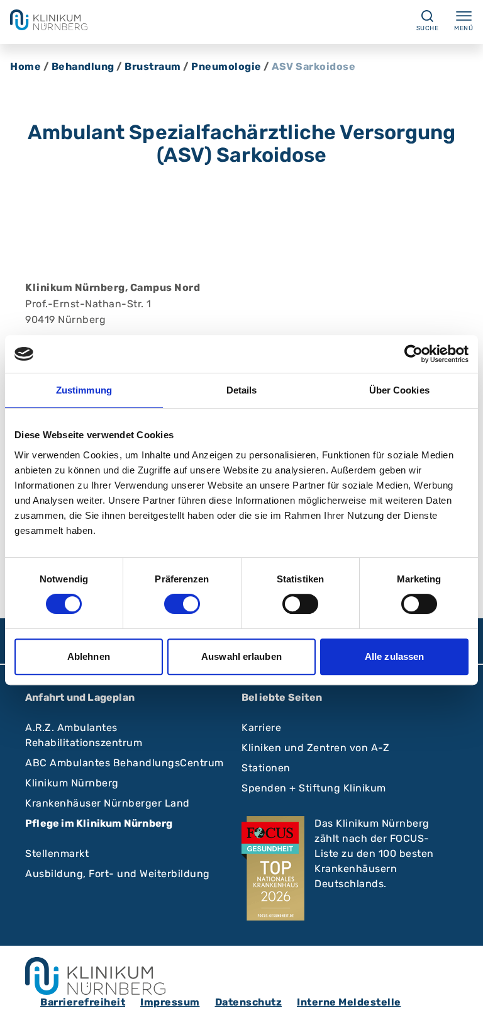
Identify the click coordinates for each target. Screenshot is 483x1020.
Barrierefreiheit (82, 1002)
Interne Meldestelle (349, 1002)
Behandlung (83, 66)
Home (25, 66)
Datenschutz (248, 1002)
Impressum (170, 1002)
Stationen (266, 768)
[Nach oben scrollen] (462, 998)
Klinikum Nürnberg (72, 783)
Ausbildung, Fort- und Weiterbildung (117, 874)
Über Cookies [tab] (399, 390)
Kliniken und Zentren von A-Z (315, 748)
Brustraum (153, 66)
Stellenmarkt (57, 853)
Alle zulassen (394, 656)
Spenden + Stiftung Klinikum (314, 788)
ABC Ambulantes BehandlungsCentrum (124, 763)
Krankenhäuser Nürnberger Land (107, 803)
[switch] (182, 604)
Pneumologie (226, 66)
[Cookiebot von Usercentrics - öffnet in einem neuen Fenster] (413, 353)
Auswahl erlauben (241, 656)
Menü (463, 28)
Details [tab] (241, 390)
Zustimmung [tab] (84, 390)
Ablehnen (88, 656)
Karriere (261, 728)
